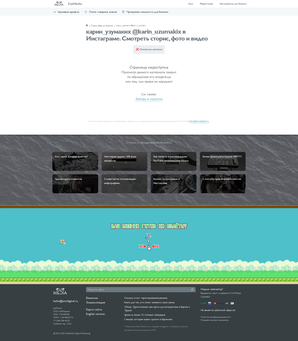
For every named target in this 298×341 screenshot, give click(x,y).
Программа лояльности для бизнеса (147, 11)
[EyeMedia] (60, 291)
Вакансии (92, 298)
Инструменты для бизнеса (233, 3)
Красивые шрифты (68, 11)
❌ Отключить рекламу (149, 49)
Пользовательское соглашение (215, 320)
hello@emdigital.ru (199, 121)
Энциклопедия (95, 302)
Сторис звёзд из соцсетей (102, 25)
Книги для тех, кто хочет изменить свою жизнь (149, 302)
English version (95, 314)
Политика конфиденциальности (216, 317)
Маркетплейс (206, 3)
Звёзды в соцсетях (149, 99)
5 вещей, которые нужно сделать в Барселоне (148, 319)
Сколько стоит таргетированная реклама (145, 298)
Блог (191, 3)
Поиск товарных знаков (103, 11)
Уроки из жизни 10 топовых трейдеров (144, 314)
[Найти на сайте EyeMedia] (192, 289)
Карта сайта (94, 309)
